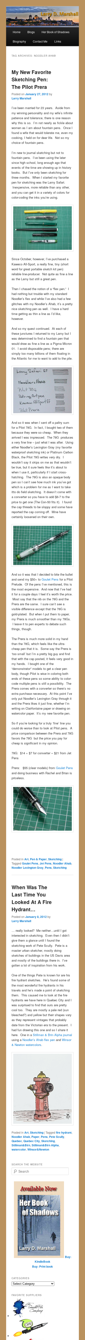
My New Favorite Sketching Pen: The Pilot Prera (31, 79)
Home (17, 32)
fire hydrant (64, 1132)
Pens (48, 867)
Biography (19, 41)
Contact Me (40, 41)
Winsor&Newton (38, 1149)
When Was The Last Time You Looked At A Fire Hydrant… (32, 898)
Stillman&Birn (21, 1145)
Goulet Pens (50, 579)
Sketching (55, 859)
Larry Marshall (21, 98)
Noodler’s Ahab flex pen (38, 1039)
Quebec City (31, 1141)
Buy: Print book (42, 1266)
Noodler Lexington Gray (27, 867)
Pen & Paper (38, 859)
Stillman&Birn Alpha (45, 1145)
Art (26, 859)
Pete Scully (56, 1137)
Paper (35, 1137)
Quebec (17, 1141)
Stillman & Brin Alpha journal (52, 1035)
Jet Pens (45, 863)
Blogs (31, 32)
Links (57, 41)
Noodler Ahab (62, 863)
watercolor (19, 1149)
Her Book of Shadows (55, 32)
